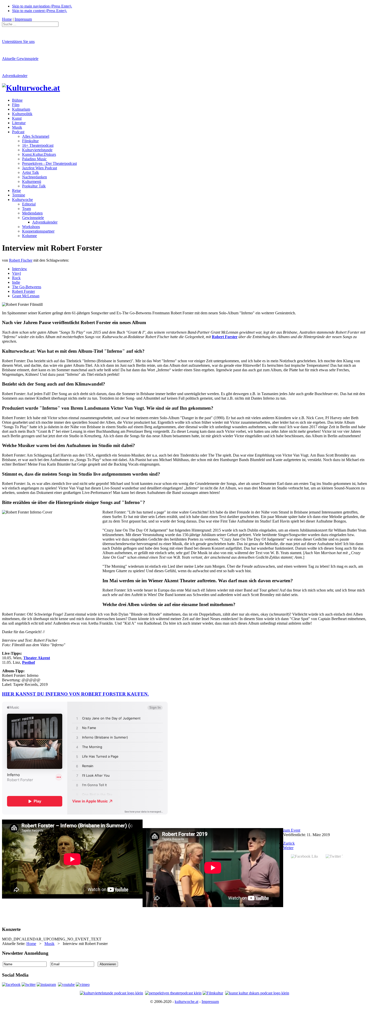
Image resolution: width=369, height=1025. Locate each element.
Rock (16, 278)
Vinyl (16, 273)
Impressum (210, 1001)
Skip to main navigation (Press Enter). (42, 6)
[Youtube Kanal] (83, 984)
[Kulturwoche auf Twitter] (29, 984)
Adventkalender (14, 76)
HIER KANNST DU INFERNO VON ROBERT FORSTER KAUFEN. (75, 694)
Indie (16, 282)
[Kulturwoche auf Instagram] (46, 984)
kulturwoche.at (186, 1001)
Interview (19, 269)
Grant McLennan (25, 296)
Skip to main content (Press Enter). (39, 11)
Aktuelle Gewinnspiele (20, 58)
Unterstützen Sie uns (18, 41)
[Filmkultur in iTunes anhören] (213, 993)
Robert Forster (23, 291)
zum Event (291, 830)
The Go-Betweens (26, 287)
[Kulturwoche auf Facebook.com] (11, 984)
